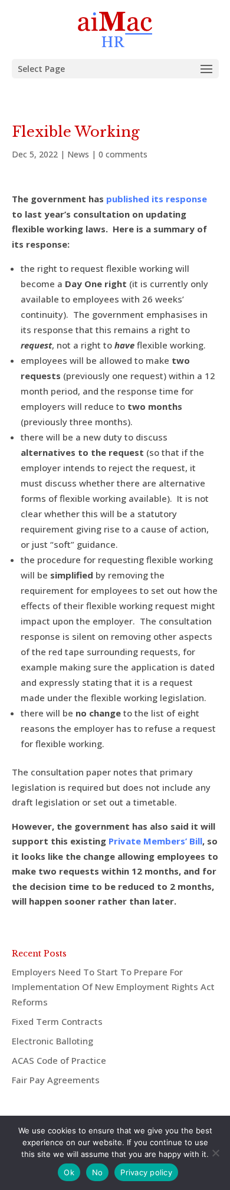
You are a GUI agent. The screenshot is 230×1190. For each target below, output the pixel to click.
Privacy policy (146, 1172)
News (78, 154)
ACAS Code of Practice (59, 1060)
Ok (69, 1172)
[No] (215, 1153)
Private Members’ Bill (155, 841)
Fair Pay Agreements (56, 1080)
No (97, 1172)
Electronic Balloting (52, 1041)
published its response (156, 199)
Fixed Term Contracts (57, 1021)
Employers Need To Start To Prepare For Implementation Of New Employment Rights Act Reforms (113, 987)
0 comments (122, 154)
